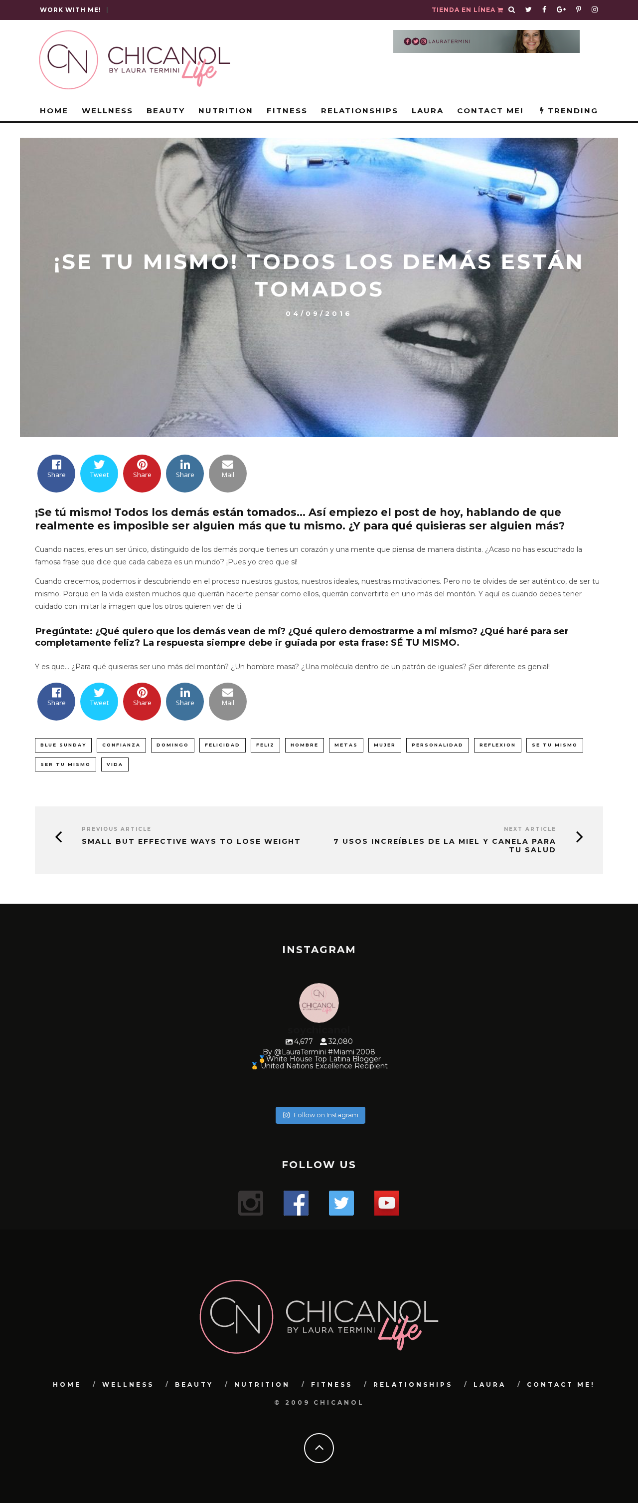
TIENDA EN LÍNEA (464, 9)
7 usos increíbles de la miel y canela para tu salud (444, 845)
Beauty (166, 110)
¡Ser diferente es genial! (508, 666)
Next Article (530, 829)
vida (115, 764)
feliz (265, 745)
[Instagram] (585, 1085)
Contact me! (490, 110)
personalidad (438, 745)
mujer (385, 745)
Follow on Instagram (326, 1115)
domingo (173, 745)
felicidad (222, 745)
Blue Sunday (63, 745)
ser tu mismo (65, 764)
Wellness (107, 110)
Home (54, 110)
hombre (305, 745)
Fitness (287, 110)
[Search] (511, 10)
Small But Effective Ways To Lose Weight (191, 841)
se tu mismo (555, 745)
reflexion (497, 745)
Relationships (359, 110)
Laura (428, 110)
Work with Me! (70, 9)
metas (346, 745)
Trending (571, 110)
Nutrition (225, 110)
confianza (121, 745)
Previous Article (117, 829)
